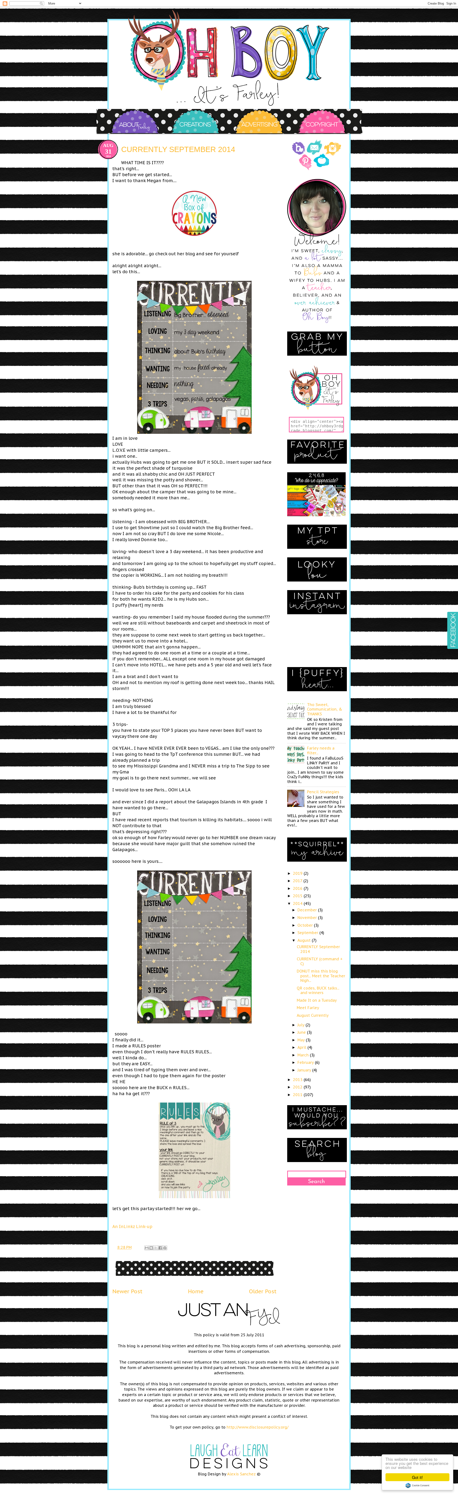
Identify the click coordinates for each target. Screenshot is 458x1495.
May (301, 1040)
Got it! (417, 1477)
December (307, 910)
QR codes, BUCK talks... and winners (318, 990)
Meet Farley (308, 1007)
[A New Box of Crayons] (194, 236)
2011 (298, 1094)
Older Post (262, 1291)
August (304, 940)
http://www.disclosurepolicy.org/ (257, 1427)
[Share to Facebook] (160, 1247)
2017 (298, 880)
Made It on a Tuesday (317, 1000)
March (303, 1055)
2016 (298, 888)
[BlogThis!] (151, 1247)
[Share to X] (155, 1247)
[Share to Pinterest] (164, 1247)
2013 (298, 1079)
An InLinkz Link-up (132, 1226)
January (304, 1070)
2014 (298, 903)
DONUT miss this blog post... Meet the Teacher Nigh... (321, 976)
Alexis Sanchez (241, 1474)
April (302, 1047)
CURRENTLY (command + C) (320, 961)
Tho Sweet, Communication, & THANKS (324, 709)
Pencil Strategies (323, 791)
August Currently (313, 1015)
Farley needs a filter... (320, 750)
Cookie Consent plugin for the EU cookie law (417, 1485)
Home (195, 1291)
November (307, 917)
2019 (298, 873)
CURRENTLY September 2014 (318, 949)
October (305, 925)
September (308, 932)
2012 (298, 1087)
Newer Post (127, 1291)
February (306, 1062)
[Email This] (146, 1247)
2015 (298, 895)
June (302, 1032)
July (301, 1024)
